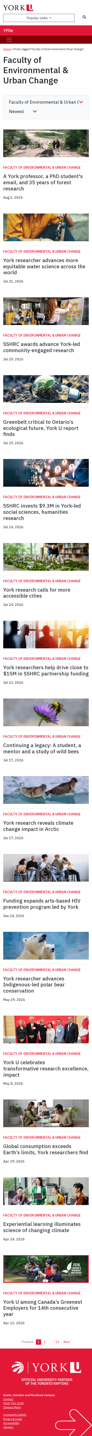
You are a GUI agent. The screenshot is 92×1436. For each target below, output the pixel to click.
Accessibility (11, 1423)
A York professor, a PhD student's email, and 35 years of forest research (43, 182)
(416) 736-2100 (13, 1403)
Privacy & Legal (12, 1419)
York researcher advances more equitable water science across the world (44, 266)
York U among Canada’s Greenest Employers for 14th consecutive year (42, 1308)
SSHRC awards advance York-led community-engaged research (41, 347)
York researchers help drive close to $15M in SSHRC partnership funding (46, 670)
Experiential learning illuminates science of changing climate (42, 1227)
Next (66, 1342)
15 (57, 1342)
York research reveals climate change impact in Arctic (38, 825)
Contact (8, 1399)
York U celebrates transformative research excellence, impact (46, 1068)
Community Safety (14, 1415)
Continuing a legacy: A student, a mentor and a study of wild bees (42, 748)
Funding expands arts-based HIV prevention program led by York (41, 903)
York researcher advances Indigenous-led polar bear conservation (34, 984)
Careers (8, 1427)
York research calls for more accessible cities (36, 592)
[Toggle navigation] (9, 40)
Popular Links (38, 18)
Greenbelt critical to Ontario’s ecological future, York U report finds (40, 428)
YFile (8, 30)
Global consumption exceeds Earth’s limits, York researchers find (45, 1149)
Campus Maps (12, 1407)
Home (7, 49)
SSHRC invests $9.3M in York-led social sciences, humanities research (42, 511)
